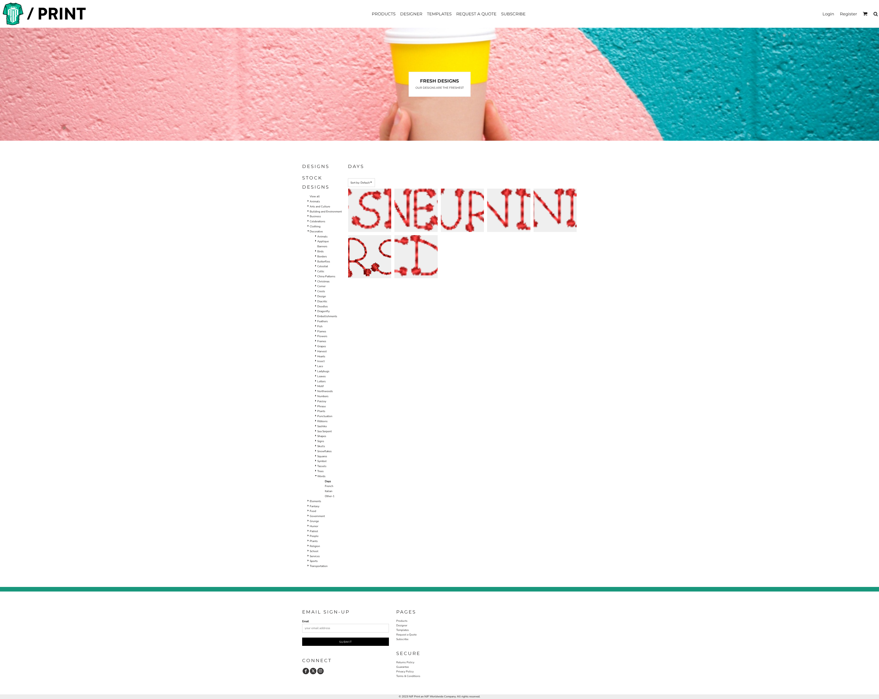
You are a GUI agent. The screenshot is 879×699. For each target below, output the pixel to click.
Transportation (319, 566)
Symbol (322, 461)
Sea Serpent (324, 431)
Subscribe (402, 639)
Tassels (321, 466)
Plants (321, 411)
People (314, 536)
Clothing (315, 226)
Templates (402, 630)
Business (315, 216)
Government (317, 516)
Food (313, 511)
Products (401, 621)
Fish (320, 326)
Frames (321, 341)
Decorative (316, 231)
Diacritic (322, 301)
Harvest (322, 351)
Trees (320, 471)
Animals (315, 201)
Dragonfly (323, 311)
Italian (328, 491)
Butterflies (323, 261)
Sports (314, 561)
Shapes (321, 436)
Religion (315, 546)
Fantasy (314, 506)
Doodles (322, 306)
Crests (321, 291)
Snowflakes (324, 451)
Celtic (320, 271)
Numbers (322, 396)
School (314, 551)
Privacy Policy (405, 671)
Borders (322, 256)
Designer (401, 625)
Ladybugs (323, 371)
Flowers (322, 336)
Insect (321, 361)
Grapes (321, 346)
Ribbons (322, 421)
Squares (322, 456)
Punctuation (324, 416)
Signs (320, 441)
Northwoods (325, 391)
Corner (321, 286)
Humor (314, 526)
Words (321, 476)
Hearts (321, 356)
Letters (321, 381)
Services (315, 556)
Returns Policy (405, 662)
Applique (323, 241)
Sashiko (322, 426)
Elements (315, 501)
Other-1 (329, 496)
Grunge (314, 521)
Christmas (323, 281)
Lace (320, 366)
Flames (321, 331)
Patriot (314, 531)
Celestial (322, 266)
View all (315, 196)
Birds (320, 251)
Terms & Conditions (408, 676)
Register (848, 14)
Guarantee (402, 667)
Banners (322, 246)
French (329, 486)
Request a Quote (406, 634)
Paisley (321, 401)
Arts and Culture (320, 206)
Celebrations (317, 221)
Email (305, 621)
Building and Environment (326, 211)
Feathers (322, 321)
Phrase (321, 406)
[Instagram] (320, 671)
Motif (320, 386)
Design (321, 296)
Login (828, 14)
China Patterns (326, 276)
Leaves (321, 376)
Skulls (321, 446)
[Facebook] (306, 671)
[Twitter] (313, 671)
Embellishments (327, 316)
